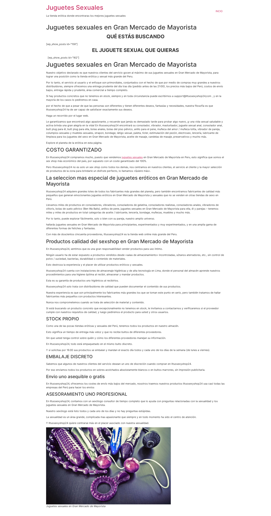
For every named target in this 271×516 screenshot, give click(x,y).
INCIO (219, 11)
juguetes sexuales (132, 157)
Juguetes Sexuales (74, 7)
